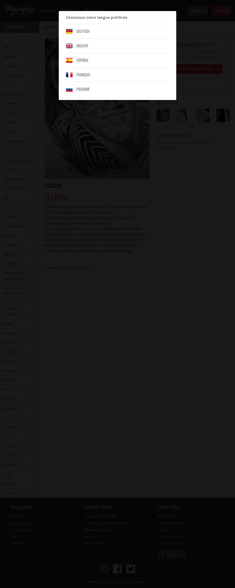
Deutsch (83, 31)
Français (83, 74)
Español (82, 60)
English (82, 46)
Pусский (83, 89)
